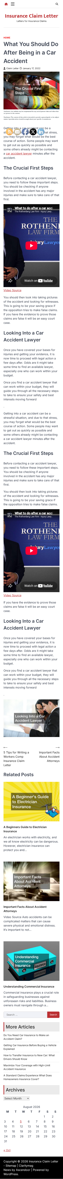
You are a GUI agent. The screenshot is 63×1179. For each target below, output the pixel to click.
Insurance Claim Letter (31, 16)
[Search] (56, 4)
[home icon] (6, 4)
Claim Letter (12, 68)
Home (7, 37)
